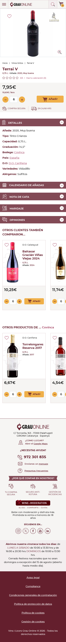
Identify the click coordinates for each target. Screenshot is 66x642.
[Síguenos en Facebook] (33, 531)
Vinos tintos (17, 63)
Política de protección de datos (33, 604)
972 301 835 (35, 457)
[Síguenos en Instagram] (18, 531)
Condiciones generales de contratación (33, 595)
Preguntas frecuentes (36, 471)
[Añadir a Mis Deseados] (7, 245)
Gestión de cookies (33, 622)
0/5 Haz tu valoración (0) (33, 78)
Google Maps (41, 444)
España (14, 158)
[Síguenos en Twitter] (26, 531)
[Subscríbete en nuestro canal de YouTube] (40, 531)
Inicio (5, 63)
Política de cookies (33, 613)
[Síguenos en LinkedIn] (48, 531)
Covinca (19, 152)
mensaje (43, 464)
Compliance (33, 586)
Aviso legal (33, 577)
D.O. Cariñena (18, 163)
